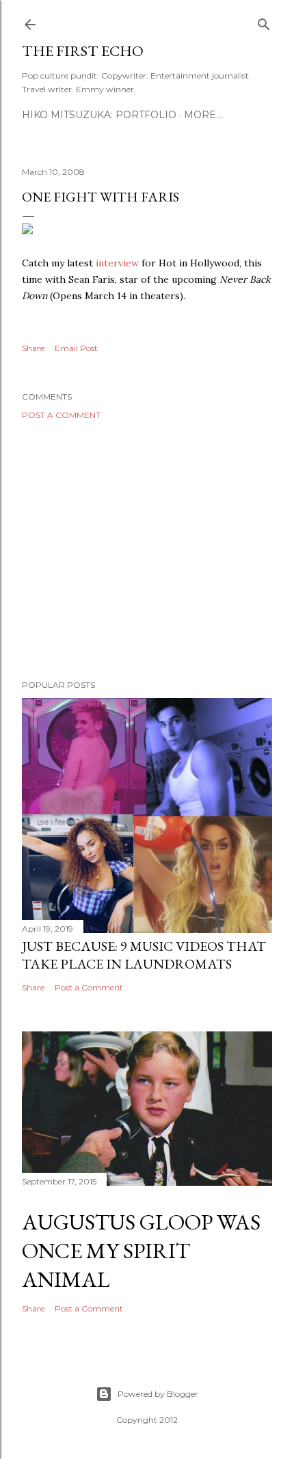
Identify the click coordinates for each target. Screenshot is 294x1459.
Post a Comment (61, 415)
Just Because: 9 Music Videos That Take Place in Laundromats (144, 955)
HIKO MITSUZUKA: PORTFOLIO (99, 115)
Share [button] (33, 348)
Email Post (76, 348)
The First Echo (83, 51)
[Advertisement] (147, 549)
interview (117, 263)
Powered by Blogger (158, 1394)
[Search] (264, 21)
